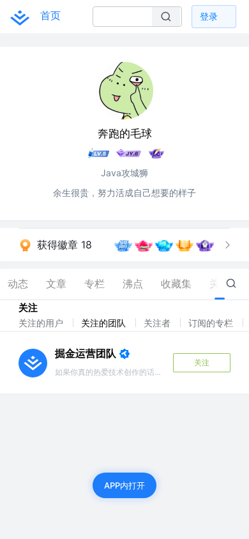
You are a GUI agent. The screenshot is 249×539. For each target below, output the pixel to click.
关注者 (158, 322)
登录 (209, 16)
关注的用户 (42, 322)
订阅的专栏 (212, 322)
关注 (201, 362)
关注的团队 (104, 322)
